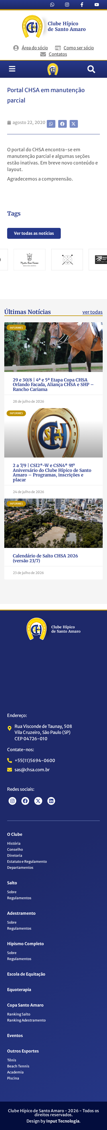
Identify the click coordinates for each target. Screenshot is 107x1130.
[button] (91, 69)
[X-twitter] (38, 801)
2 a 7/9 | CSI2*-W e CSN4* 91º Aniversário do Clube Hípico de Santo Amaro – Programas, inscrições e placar (52, 472)
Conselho (15, 849)
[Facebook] (25, 801)
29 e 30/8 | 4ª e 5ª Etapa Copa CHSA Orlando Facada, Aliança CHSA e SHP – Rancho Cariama (53, 384)
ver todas (92, 312)
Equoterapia (19, 989)
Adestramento (21, 913)
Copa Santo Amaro (25, 1005)
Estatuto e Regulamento (27, 861)
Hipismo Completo (25, 943)
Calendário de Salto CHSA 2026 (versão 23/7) (45, 558)
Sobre (12, 892)
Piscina (13, 1078)
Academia (15, 1072)
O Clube (14, 834)
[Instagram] (67, 4)
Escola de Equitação (26, 974)
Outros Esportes (23, 1051)
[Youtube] (96, 4)
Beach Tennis (18, 1066)
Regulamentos (19, 898)
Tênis (11, 1060)
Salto (12, 882)
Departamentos (20, 867)
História (14, 843)
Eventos (15, 1035)
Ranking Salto (18, 1014)
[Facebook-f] (81, 4)
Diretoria (14, 855)
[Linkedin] (51, 801)
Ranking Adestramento (26, 1020)
